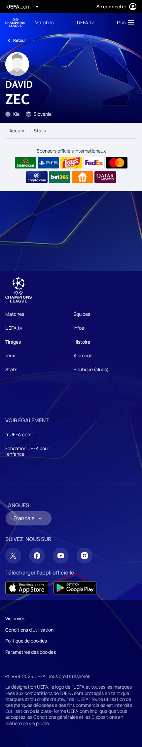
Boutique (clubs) (91, 369)
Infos (79, 328)
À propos (83, 355)
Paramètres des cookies (30, 652)
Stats (40, 130)
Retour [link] (19, 40)
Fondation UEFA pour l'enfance (27, 451)
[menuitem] (50, 22)
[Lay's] (71, 163)
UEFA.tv (13, 328)
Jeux (10, 355)
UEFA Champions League (15, 22)
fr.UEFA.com (18, 434)
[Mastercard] (116, 163)
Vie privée (15, 618)
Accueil (17, 130)
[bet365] (59, 177)
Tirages (13, 342)
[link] (44, 22)
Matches (14, 314)
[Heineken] (25, 163)
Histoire (82, 342)
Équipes (82, 314)
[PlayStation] (48, 163)
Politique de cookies (26, 641)
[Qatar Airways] (105, 177)
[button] (124, 22)
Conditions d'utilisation (29, 630)
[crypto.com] (37, 177)
